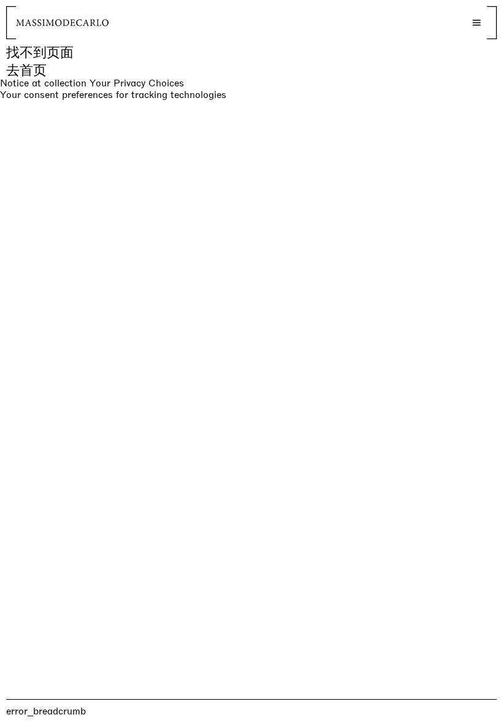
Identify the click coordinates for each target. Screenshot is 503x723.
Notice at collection (43, 83)
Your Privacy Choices (137, 83)
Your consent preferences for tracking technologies (113, 94)
